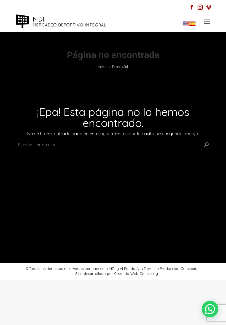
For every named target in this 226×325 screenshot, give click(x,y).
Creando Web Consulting (136, 273)
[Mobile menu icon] (206, 21)
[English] (185, 26)
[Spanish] (192, 26)
